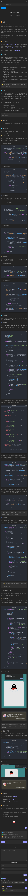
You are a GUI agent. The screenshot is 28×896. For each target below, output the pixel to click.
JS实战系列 (6, 4)
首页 (2, 4)
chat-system (12, 799)
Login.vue (15, 796)
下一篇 (25, 841)
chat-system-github (14, 801)
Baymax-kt (5, 810)
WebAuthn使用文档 (18, 47)
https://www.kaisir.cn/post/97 (13, 834)
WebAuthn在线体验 (9, 47)
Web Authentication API (11, 44)
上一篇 (3, 841)
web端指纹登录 (17, 50)
